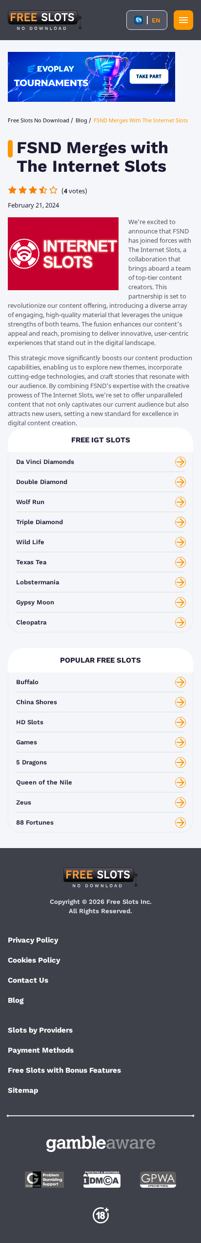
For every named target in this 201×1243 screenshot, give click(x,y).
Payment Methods (41, 1050)
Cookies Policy (34, 960)
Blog (15, 1000)
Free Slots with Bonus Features (64, 1070)
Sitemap (23, 1090)
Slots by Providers (40, 1030)
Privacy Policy (33, 940)
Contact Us (28, 980)
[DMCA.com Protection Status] (102, 1180)
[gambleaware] (100, 1144)
